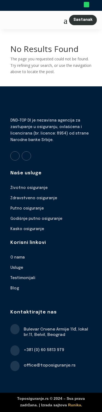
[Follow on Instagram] (26, 156)
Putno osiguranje (27, 208)
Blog (14, 288)
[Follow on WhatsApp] (86, 4)
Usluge (16, 268)
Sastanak (82, 20)
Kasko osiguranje (27, 229)
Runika (74, 405)
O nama (17, 257)
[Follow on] (94, 4)
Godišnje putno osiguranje (36, 219)
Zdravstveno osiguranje (33, 198)
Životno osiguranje (29, 188)
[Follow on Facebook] (15, 156)
